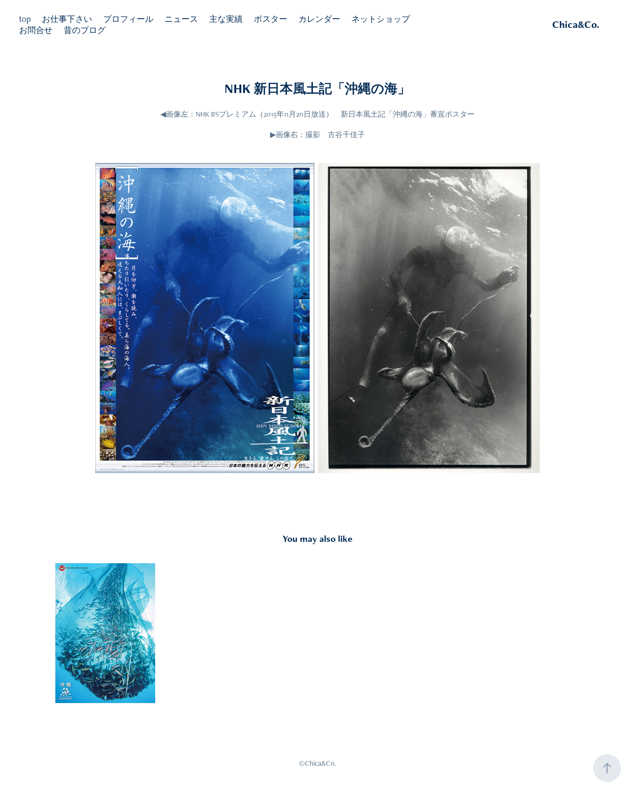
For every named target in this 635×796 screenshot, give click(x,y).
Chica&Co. (575, 24)
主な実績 (226, 18)
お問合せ (36, 30)
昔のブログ (85, 30)
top (25, 18)
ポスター (270, 18)
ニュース (181, 18)
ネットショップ (380, 18)
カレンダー (319, 18)
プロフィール (128, 18)
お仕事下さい (67, 18)
